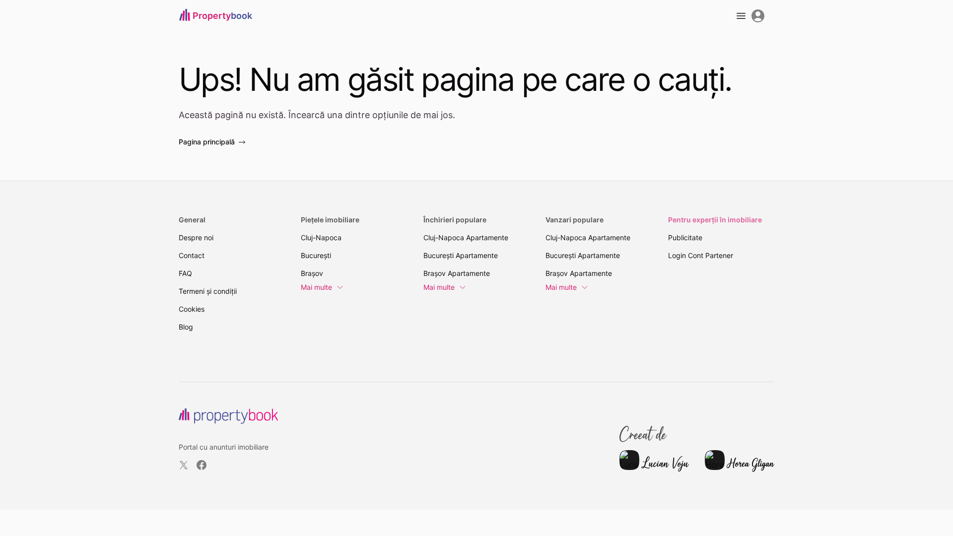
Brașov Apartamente (456, 273)
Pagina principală (207, 141)
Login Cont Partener (700, 255)
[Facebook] (201, 465)
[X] (184, 465)
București (316, 255)
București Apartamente (460, 255)
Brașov (312, 273)
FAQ (185, 273)
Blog (186, 327)
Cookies (191, 309)
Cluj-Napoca (321, 237)
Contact (191, 255)
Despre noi (196, 237)
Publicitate (685, 237)
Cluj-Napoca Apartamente (465, 237)
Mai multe (316, 287)
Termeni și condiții (208, 291)
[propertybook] (228, 416)
